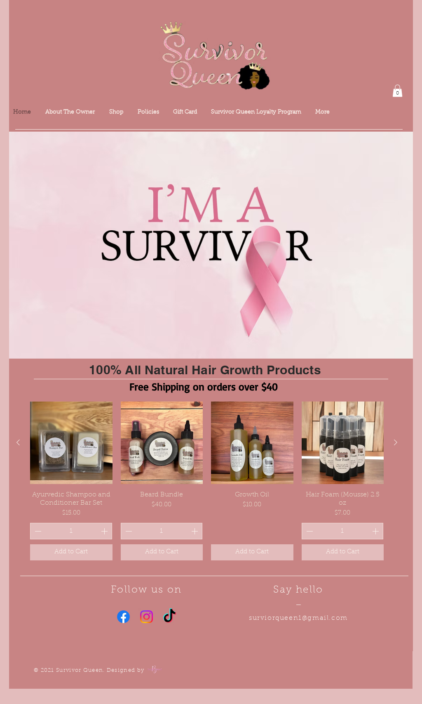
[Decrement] (37, 531)
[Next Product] (396, 442)
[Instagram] (146, 616)
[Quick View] (71, 443)
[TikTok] (169, 616)
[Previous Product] (18, 442)
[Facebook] (123, 616)
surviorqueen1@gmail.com (298, 618)
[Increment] (105, 531)
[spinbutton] (71, 531)
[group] (207, 481)
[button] (397, 91)
